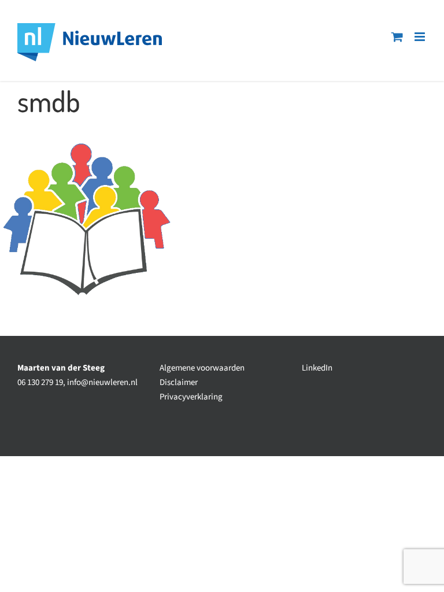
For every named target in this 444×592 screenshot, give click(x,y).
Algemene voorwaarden (202, 368)
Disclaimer (179, 382)
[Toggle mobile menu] (421, 37)
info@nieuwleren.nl (102, 382)
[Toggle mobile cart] (397, 37)
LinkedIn (317, 368)
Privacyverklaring (191, 397)
